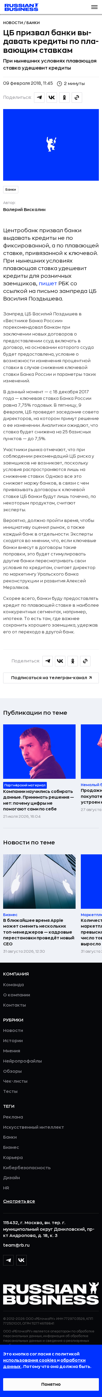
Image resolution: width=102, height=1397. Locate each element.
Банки (33, 23)
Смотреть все (19, 1201)
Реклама (13, 1117)
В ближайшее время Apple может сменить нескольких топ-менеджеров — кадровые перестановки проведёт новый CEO (38, 932)
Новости (13, 23)
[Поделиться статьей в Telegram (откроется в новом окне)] (39, 97)
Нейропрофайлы (22, 1061)
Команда (13, 985)
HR (6, 1188)
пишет (48, 283)
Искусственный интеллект (33, 1127)
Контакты (14, 1005)
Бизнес (11, 1147)
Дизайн (11, 1178)
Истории (13, 1041)
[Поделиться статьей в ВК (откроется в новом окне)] (52, 97)
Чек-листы (15, 1081)
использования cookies (30, 1360)
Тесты (10, 1091)
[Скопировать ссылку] (77, 97)
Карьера (13, 1158)
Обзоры (12, 1071)
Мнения (11, 1051)
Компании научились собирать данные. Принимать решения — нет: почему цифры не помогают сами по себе (38, 800)
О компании (16, 995)
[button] (94, 7)
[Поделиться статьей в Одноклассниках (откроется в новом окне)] (64, 97)
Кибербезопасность (26, 1168)
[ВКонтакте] (21, 1260)
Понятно (51, 1384)
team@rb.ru (16, 1245)
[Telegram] (8, 1260)
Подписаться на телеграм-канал (49, 678)
